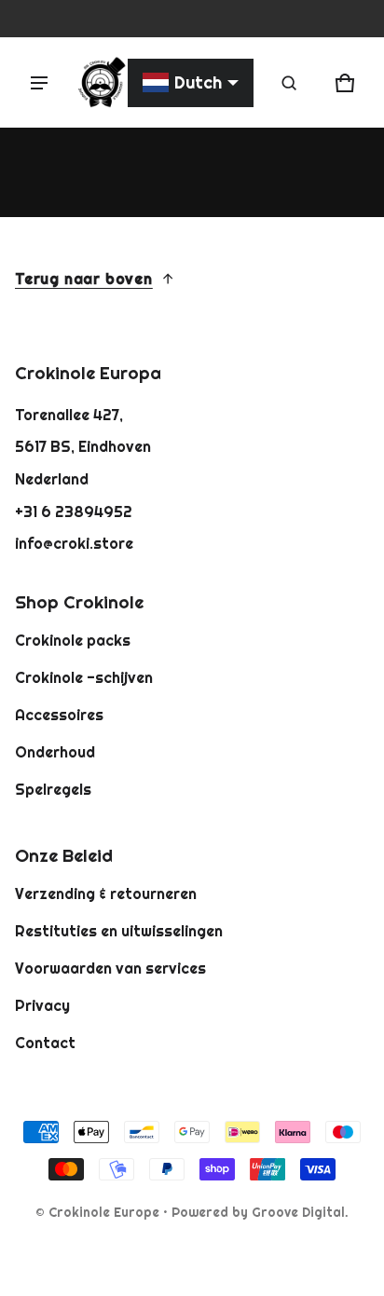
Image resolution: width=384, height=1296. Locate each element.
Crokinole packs (72, 640)
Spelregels (53, 789)
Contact (45, 1042)
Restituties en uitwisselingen (119, 930)
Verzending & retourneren (106, 893)
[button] (288, 82)
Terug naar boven (84, 278)
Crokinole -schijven (84, 677)
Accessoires (59, 714)
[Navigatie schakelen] (39, 82)
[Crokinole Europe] (101, 82)
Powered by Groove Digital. (260, 1212)
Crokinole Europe (103, 1212)
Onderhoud (55, 752)
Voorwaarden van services (110, 968)
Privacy (42, 1005)
